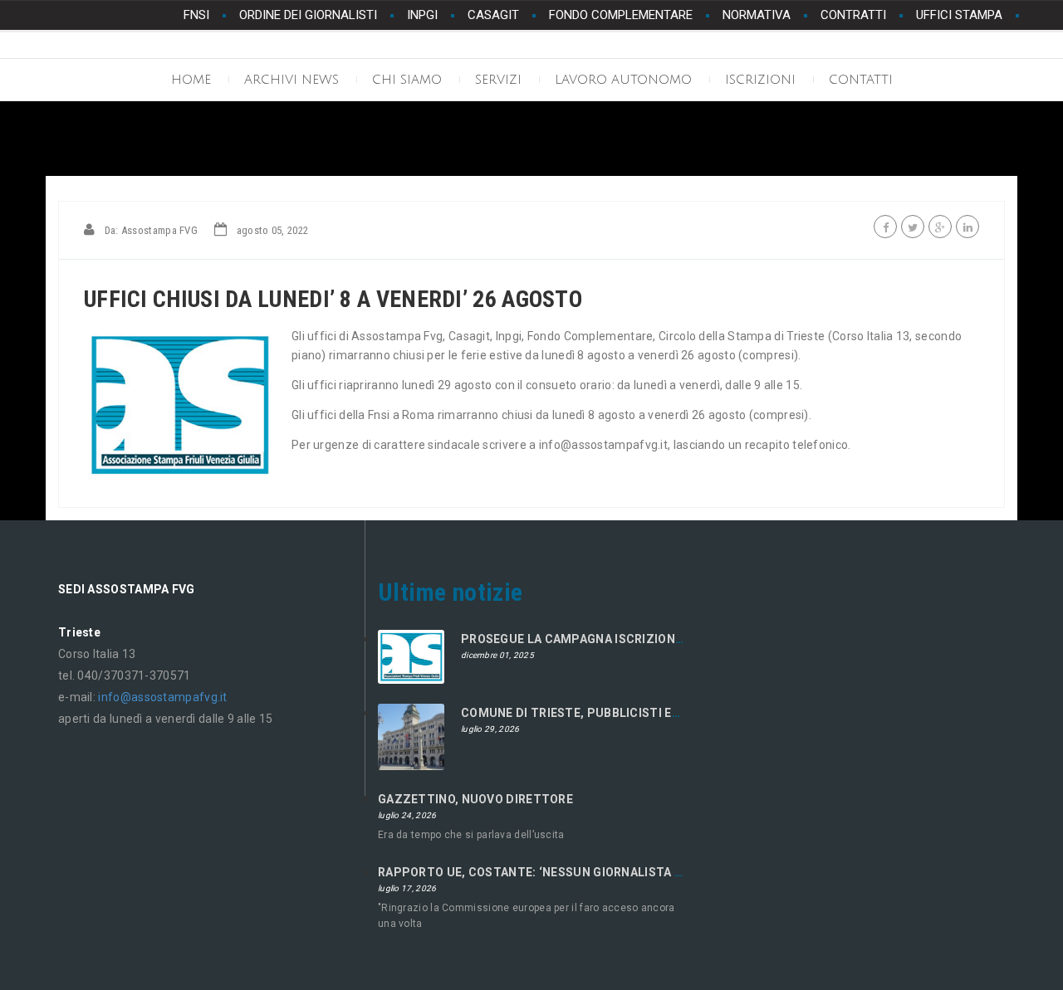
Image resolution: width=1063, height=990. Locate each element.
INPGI (422, 14)
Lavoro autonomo (623, 79)
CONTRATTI (853, 14)
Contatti (861, 79)
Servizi (498, 79)
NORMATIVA (757, 14)
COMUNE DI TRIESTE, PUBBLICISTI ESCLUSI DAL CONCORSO (635, 712)
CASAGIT (493, 14)
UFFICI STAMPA (959, 14)
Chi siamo (407, 79)
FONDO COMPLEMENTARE (621, 14)
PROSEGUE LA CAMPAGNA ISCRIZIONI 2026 (585, 639)
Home (191, 79)
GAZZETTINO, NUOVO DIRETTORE (475, 799)
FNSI (196, 14)
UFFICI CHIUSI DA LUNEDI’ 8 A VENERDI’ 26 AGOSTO (333, 299)
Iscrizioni (760, 79)
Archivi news (291, 79)
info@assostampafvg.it (162, 697)
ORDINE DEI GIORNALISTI (308, 14)
